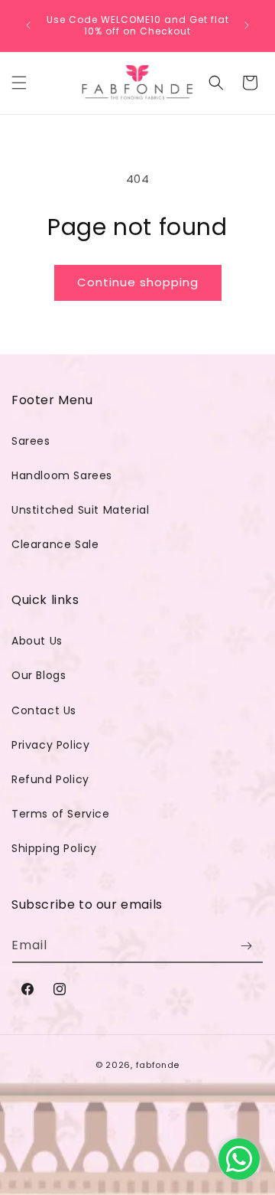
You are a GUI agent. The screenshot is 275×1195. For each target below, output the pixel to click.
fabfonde (158, 1065)
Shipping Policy (54, 848)
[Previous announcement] (28, 25)
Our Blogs (38, 675)
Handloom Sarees (61, 475)
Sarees (30, 441)
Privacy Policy (50, 745)
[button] (19, 83)
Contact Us (43, 710)
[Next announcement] (247, 25)
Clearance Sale (55, 544)
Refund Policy (50, 779)
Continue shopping (138, 282)
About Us (37, 640)
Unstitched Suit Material (80, 510)
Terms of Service (60, 813)
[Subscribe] (246, 946)
